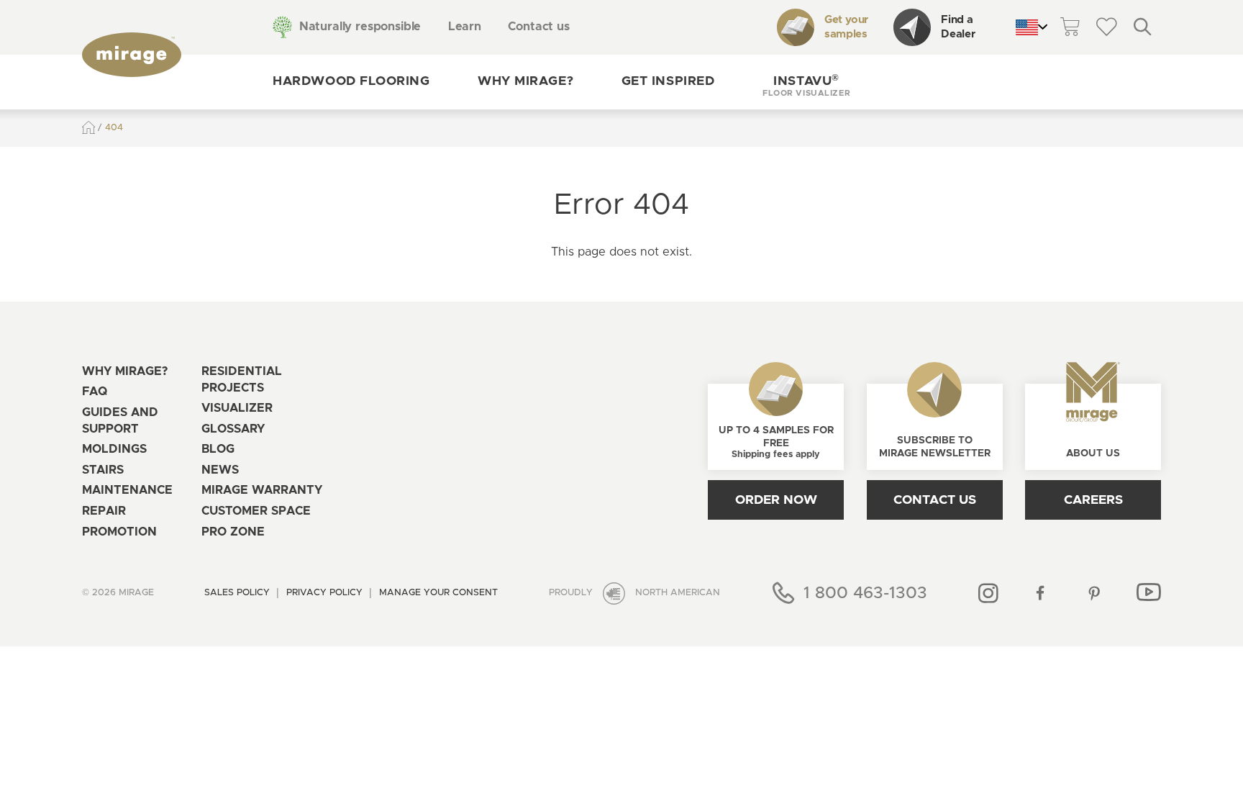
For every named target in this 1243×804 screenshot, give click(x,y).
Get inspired (668, 81)
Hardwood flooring (351, 81)
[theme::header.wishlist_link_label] (1106, 27)
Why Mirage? (525, 81)
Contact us (538, 26)
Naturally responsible (360, 26)
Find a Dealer (958, 27)
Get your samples (846, 27)
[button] (806, 82)
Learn (464, 26)
